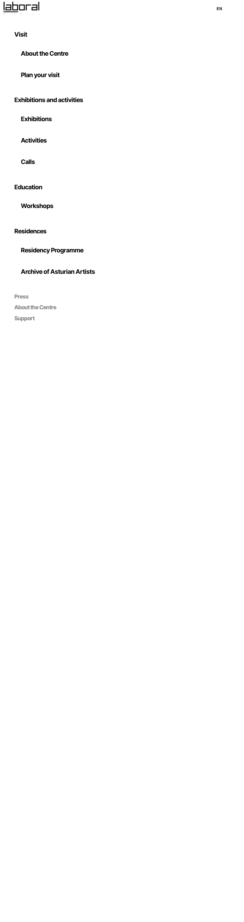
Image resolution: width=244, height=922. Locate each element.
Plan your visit (40, 75)
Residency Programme (52, 250)
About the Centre (44, 53)
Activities (34, 140)
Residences (30, 231)
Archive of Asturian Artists (58, 271)
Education (28, 187)
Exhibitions (36, 119)
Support (24, 318)
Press (21, 296)
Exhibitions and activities (48, 100)
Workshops (37, 206)
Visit (20, 34)
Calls (28, 161)
